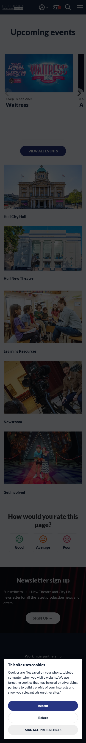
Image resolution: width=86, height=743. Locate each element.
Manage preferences (43, 730)
